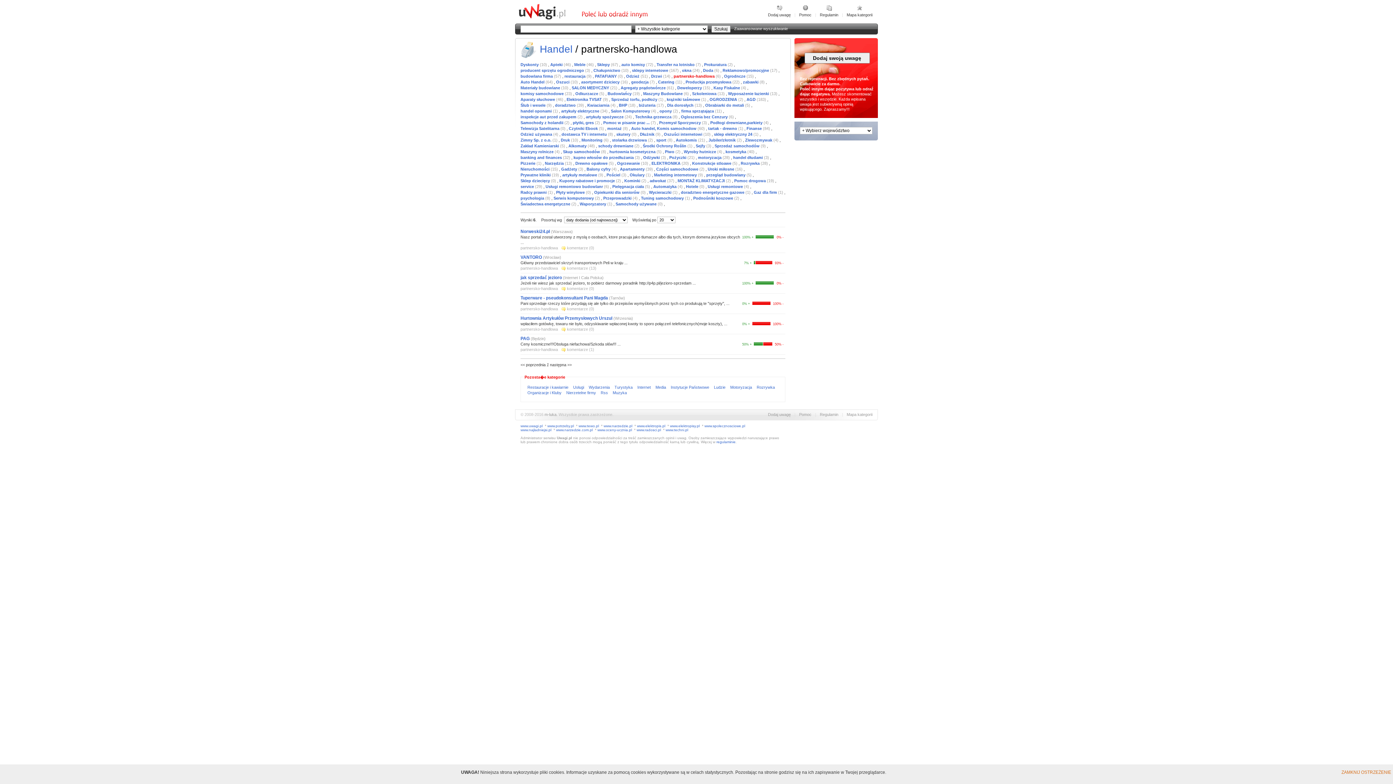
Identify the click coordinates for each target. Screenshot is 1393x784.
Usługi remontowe (726, 186)
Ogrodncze (735, 76)
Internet (644, 387)
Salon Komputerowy (631, 111)
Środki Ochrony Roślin (665, 146)
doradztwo (566, 105)
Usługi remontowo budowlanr (575, 186)
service (528, 186)
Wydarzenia (600, 387)
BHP (623, 105)
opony (666, 111)
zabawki (751, 82)
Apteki (557, 64)
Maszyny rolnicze (538, 152)
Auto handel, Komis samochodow (664, 128)
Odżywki (652, 157)
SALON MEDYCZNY (591, 88)
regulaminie (726, 442)
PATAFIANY (606, 76)
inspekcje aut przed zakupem (549, 117)
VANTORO (531, 257)
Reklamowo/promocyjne (746, 70)
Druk (566, 140)
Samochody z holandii (542, 123)
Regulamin (829, 15)
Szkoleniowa (705, 93)
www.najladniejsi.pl (536, 430)
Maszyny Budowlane (663, 93)
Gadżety (569, 169)
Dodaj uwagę (779, 15)
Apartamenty (633, 169)
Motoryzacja (741, 387)
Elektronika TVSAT (585, 99)
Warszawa (561, 231)
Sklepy (604, 64)
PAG (526, 338)
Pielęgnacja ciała (628, 186)
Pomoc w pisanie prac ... (627, 123)
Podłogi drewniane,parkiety (737, 123)
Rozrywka (751, 163)
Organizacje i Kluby (545, 393)
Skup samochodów (582, 152)
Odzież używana (537, 134)
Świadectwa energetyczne (546, 204)
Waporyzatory (593, 204)
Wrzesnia (623, 318)
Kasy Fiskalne (727, 88)
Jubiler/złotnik (722, 140)
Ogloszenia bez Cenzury (705, 117)
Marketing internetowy (676, 175)
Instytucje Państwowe (690, 387)
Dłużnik (648, 134)
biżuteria (648, 105)
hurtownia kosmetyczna (633, 152)
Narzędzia (555, 163)
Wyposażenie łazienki (749, 93)
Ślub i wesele (534, 105)
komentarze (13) (581, 268)
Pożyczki (678, 157)
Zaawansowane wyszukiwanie (761, 28)
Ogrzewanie (629, 163)
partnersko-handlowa (695, 76)
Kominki (632, 181)
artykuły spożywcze (605, 117)
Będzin (538, 338)
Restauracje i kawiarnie (548, 387)
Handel (556, 49)
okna (687, 70)
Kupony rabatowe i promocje (587, 181)
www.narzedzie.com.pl (574, 430)
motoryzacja (710, 157)
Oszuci (563, 82)
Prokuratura (716, 64)
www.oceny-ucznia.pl (614, 430)
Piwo (670, 152)
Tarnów (617, 298)
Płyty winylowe (571, 192)
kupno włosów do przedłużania (604, 157)
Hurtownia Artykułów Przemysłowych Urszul (566, 318)
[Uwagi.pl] (549, 18)
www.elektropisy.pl (685, 426)
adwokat (658, 181)
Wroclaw (552, 257)
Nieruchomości (536, 169)
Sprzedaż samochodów (738, 146)
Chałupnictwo (607, 70)
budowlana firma (537, 76)
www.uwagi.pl (532, 426)
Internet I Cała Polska (583, 277)
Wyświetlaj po (644, 220)
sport (661, 140)
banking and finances (542, 157)
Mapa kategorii (859, 15)
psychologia (533, 198)
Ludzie (720, 387)
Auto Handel (533, 82)
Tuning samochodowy (663, 198)
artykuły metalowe (580, 175)
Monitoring (593, 140)
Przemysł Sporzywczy (680, 123)
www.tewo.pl (589, 426)
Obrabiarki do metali (725, 105)
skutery (624, 134)
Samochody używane (637, 204)
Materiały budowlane (541, 88)
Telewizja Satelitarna (540, 128)
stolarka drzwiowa (630, 140)
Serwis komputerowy (574, 198)
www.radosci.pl (649, 430)
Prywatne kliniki (536, 175)
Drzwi (657, 76)
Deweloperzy (690, 88)
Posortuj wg (552, 220)
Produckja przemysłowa (709, 82)
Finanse (755, 128)
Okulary (638, 175)
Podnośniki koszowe (713, 198)
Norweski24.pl (535, 231)
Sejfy (701, 146)
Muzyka (620, 393)
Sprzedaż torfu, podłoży (634, 99)
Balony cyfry (599, 169)
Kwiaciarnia (599, 105)
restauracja (575, 76)
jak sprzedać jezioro (541, 277)
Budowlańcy (620, 93)
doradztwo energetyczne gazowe (713, 192)
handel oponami (537, 111)
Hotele (692, 186)
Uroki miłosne (721, 169)
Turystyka (624, 387)
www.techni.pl (677, 430)
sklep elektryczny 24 (733, 134)
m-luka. (551, 414)
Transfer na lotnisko (676, 64)
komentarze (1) (580, 349)
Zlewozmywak (759, 140)
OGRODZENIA (724, 99)
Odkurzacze (587, 93)
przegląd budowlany (726, 175)
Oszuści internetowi (683, 134)
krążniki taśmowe (684, 99)
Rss (605, 393)
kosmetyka (736, 152)
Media (661, 387)
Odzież (633, 76)
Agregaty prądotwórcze (644, 88)
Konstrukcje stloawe (712, 163)
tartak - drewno (723, 128)
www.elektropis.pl (651, 426)
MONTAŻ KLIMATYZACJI (702, 181)
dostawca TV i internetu (585, 134)
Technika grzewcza (654, 117)
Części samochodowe (677, 169)
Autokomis (687, 140)
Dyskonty (530, 64)
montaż (615, 128)
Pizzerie (529, 163)
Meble (580, 64)
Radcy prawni (534, 192)
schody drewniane (616, 146)
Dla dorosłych (681, 105)
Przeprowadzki (618, 198)
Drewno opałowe (592, 163)
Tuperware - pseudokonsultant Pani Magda (565, 298)
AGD (752, 99)
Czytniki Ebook (584, 128)
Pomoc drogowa (750, 181)
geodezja (640, 82)
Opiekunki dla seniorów (617, 192)
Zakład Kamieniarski (540, 146)
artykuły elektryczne (580, 111)
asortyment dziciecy (601, 82)
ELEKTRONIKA (667, 163)
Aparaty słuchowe (538, 99)
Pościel (614, 175)
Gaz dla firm (766, 192)
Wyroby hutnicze (700, 152)
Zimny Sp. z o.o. (536, 140)
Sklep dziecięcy (536, 181)
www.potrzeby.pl (560, 426)
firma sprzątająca (698, 111)
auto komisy (633, 64)
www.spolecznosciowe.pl (724, 426)
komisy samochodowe (543, 93)
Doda (708, 70)
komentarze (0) (580, 248)
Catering (666, 82)
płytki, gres (584, 123)
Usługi (579, 387)
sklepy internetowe (650, 70)
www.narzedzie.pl (618, 426)
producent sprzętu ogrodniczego (553, 70)
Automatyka (665, 186)
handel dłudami (748, 157)
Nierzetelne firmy (581, 393)
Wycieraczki (661, 192)
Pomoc (805, 15)
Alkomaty (578, 146)
